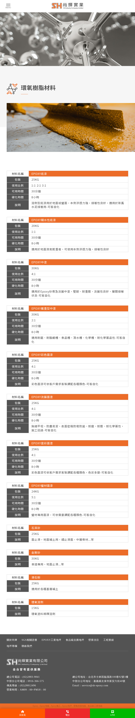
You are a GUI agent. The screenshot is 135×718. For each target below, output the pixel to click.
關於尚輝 (12, 640)
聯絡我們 (27, 646)
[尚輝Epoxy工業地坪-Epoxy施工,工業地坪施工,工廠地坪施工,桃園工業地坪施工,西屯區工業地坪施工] (67, 6)
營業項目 (93, 640)
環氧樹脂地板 (79, 706)
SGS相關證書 (29, 640)
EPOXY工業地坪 (51, 640)
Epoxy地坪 (67, 706)
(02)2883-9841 (31, 677)
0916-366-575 (36, 681)
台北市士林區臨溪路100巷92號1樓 (108, 677)
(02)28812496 (28, 685)
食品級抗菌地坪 (75, 640)
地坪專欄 (12, 646)
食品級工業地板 (95, 706)
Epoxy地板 (44, 706)
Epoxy (35, 706)
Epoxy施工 (56, 706)
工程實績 (108, 640)
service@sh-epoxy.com (95, 685)
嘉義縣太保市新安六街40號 (109, 681)
